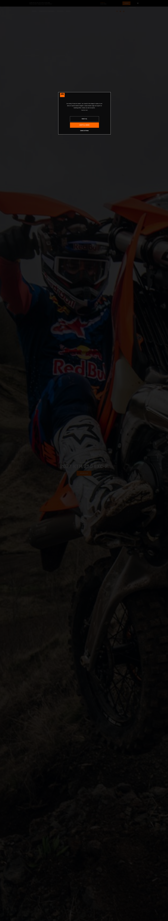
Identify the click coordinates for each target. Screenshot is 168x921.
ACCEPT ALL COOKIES (84, 125)
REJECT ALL (84, 119)
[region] (84, 113)
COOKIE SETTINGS (84, 131)
